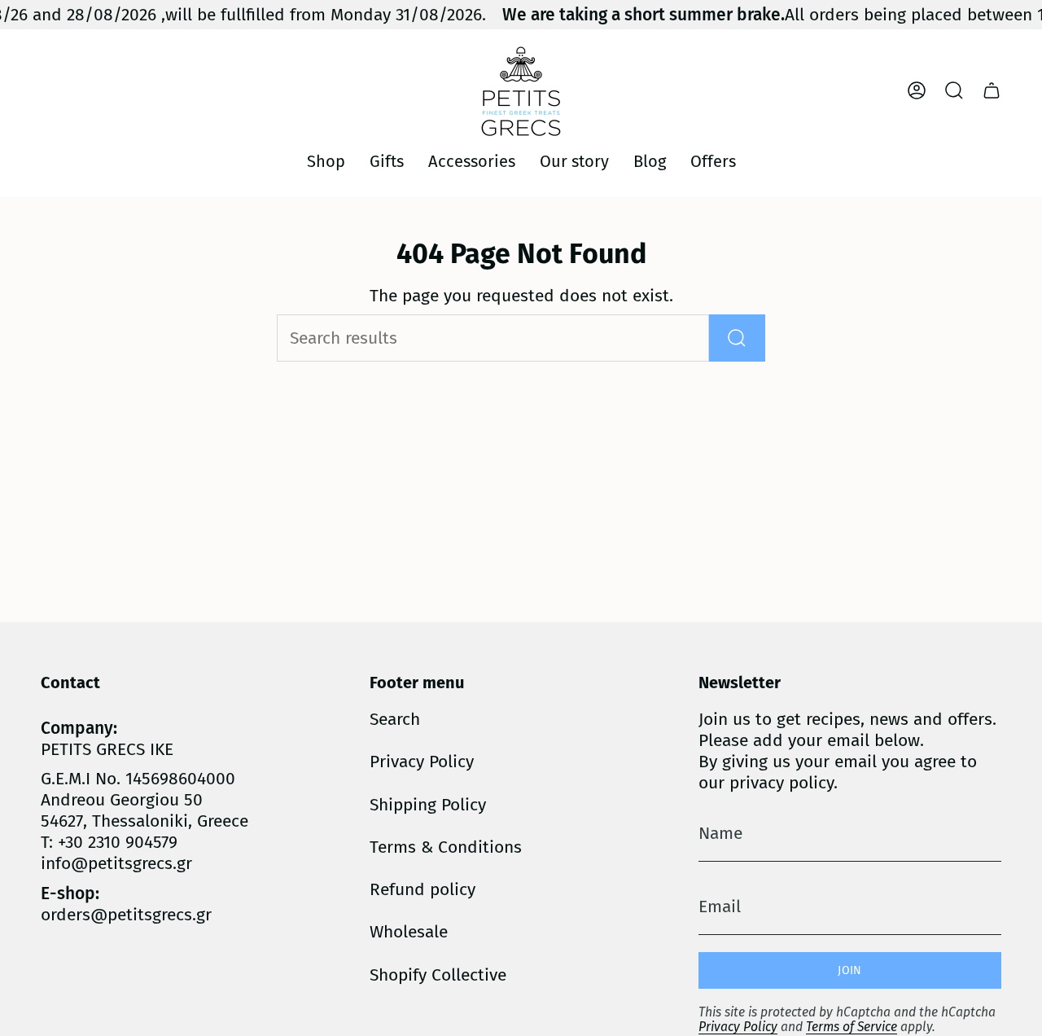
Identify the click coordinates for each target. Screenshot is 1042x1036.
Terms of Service (851, 1026)
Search (395, 719)
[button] (326, 162)
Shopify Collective (438, 975)
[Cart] (991, 90)
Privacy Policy (422, 761)
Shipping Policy (428, 804)
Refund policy (422, 889)
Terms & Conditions (446, 847)
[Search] (737, 338)
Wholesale (409, 931)
